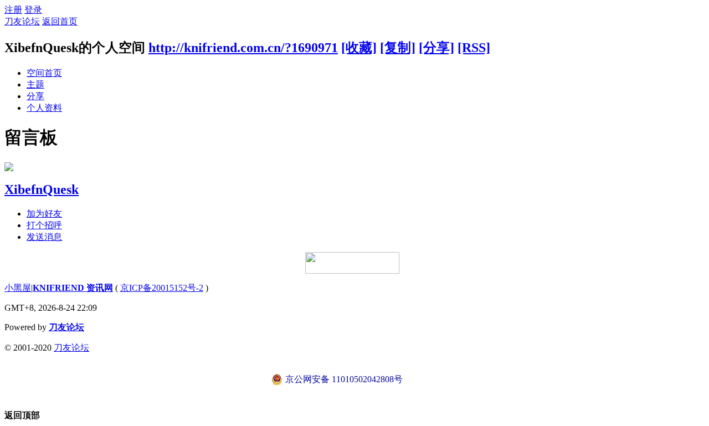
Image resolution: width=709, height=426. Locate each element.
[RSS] (474, 47)
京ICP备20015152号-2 (161, 287)
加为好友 (44, 213)
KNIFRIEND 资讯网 (73, 287)
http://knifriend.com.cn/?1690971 (243, 47)
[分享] (436, 47)
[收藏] (359, 47)
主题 (35, 84)
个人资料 (44, 107)
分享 (35, 96)
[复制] (397, 47)
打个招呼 (44, 225)
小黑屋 (17, 287)
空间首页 (44, 73)
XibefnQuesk (41, 189)
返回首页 (60, 21)
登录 (33, 9)
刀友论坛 (22, 21)
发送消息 (44, 237)
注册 (13, 9)
